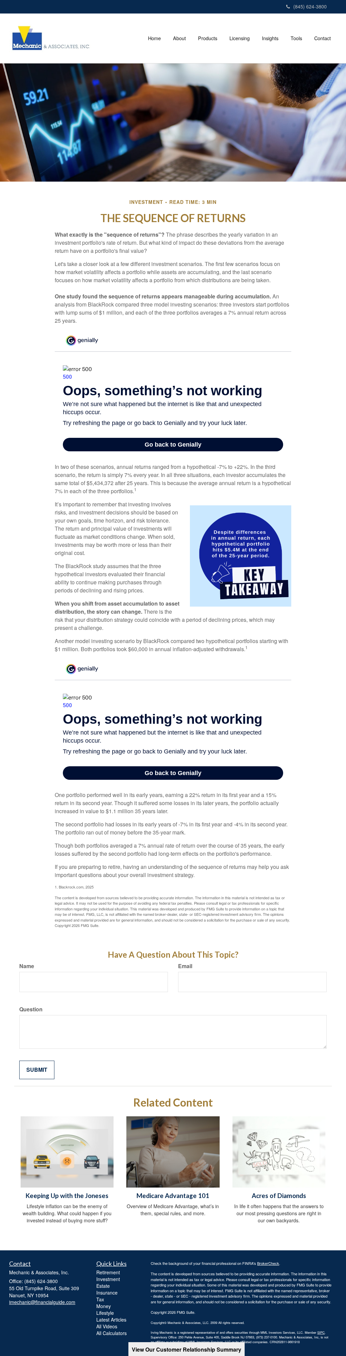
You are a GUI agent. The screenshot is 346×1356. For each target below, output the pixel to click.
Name (26, 966)
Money (103, 1306)
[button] (179, 38)
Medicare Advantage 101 (173, 1195)
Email (185, 966)
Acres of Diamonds (279, 1195)
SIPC (321, 1332)
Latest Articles (111, 1319)
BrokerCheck (268, 1263)
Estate (103, 1285)
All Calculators (111, 1333)
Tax (100, 1299)
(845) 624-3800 (310, 6)
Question (31, 1009)
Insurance (107, 1292)
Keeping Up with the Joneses (67, 1195)
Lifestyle (105, 1312)
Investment (108, 1279)
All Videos (106, 1326)
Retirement (108, 1272)
